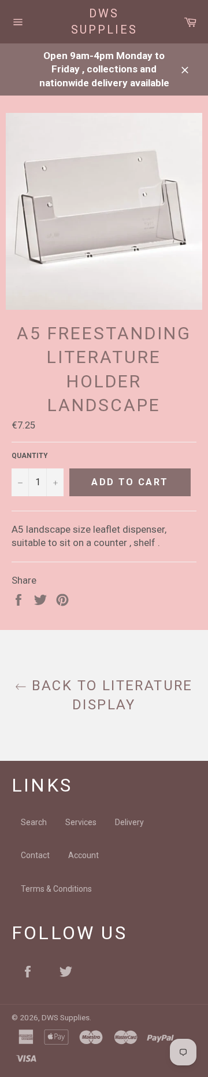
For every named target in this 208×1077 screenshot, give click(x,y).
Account (83, 855)
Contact (35, 855)
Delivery (129, 822)
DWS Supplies (104, 21)
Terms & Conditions (56, 888)
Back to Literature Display (110, 695)
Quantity (30, 456)
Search (34, 822)
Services (80, 822)
